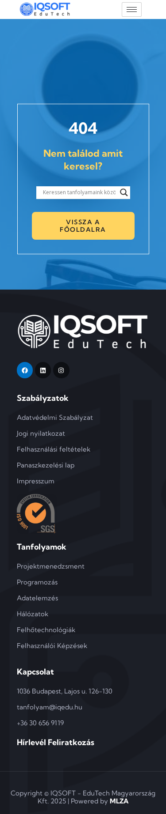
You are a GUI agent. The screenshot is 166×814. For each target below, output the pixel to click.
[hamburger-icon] (132, 9)
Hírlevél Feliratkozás (55, 742)
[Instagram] (61, 370)
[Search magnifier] (124, 192)
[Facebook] (25, 370)
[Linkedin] (43, 370)
